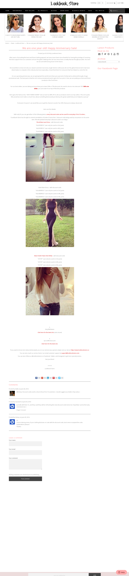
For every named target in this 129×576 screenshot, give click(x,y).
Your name (12, 440)
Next (121, 27)
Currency (93, 3)
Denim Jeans (64, 10)
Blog (90, 10)
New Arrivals (17, 10)
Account (110, 3)
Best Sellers (29, 10)
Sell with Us (99, 10)
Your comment (13, 458)
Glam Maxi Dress (43, 187)
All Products (43, 10)
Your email (12, 449)
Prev (8, 27)
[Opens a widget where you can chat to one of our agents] (121, 572)
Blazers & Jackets (78, 10)
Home (7, 10)
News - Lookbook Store (17, 43)
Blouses (54, 10)
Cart (120, 3)
